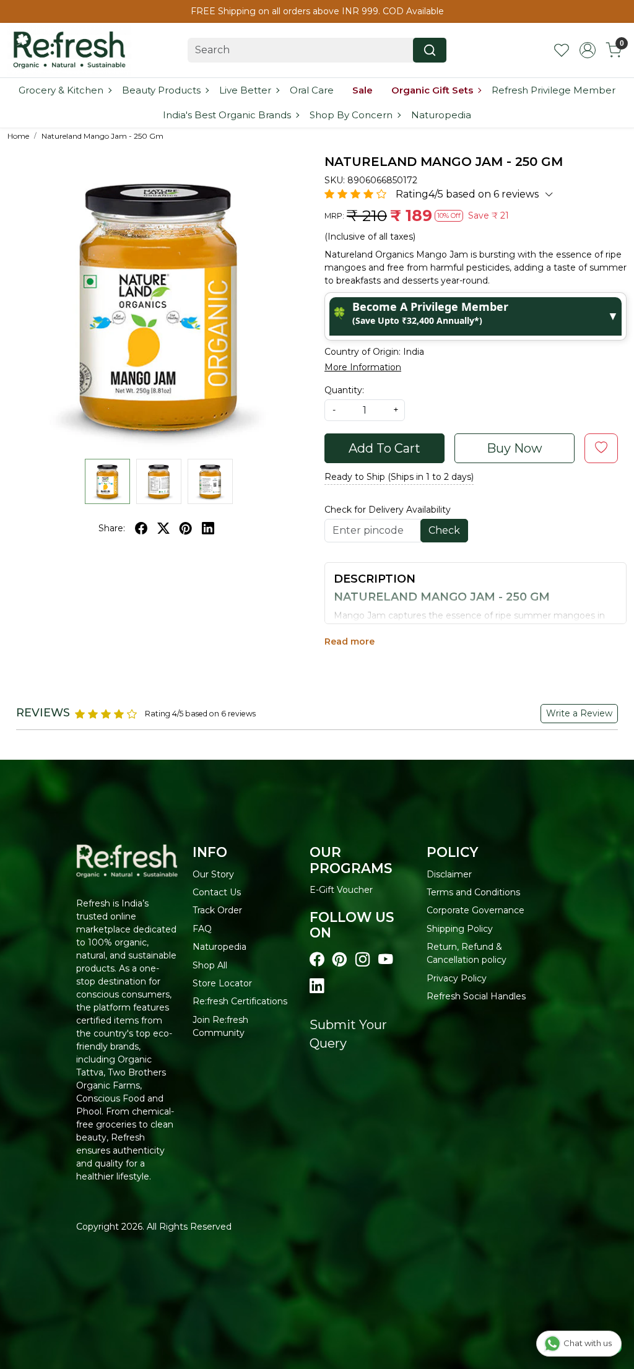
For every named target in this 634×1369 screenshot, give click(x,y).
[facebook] (141, 528)
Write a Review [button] (579, 713)
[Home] (69, 50)
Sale (362, 90)
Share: (111, 528)
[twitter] (163, 528)
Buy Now (514, 448)
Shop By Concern (351, 115)
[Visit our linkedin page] (317, 986)
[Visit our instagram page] (362, 959)
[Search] (429, 50)
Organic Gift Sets (432, 90)
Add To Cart (384, 448)
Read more (349, 641)
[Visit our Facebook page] (317, 959)
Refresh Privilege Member (553, 90)
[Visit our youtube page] (385, 959)
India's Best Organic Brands (227, 115)
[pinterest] (186, 528)
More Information (362, 367)
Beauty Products (161, 90)
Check (444, 530)
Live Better (245, 90)
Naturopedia (441, 115)
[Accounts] (588, 50)
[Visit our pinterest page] (339, 959)
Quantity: (344, 390)
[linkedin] (208, 528)
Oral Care (312, 90)
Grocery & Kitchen (61, 90)
